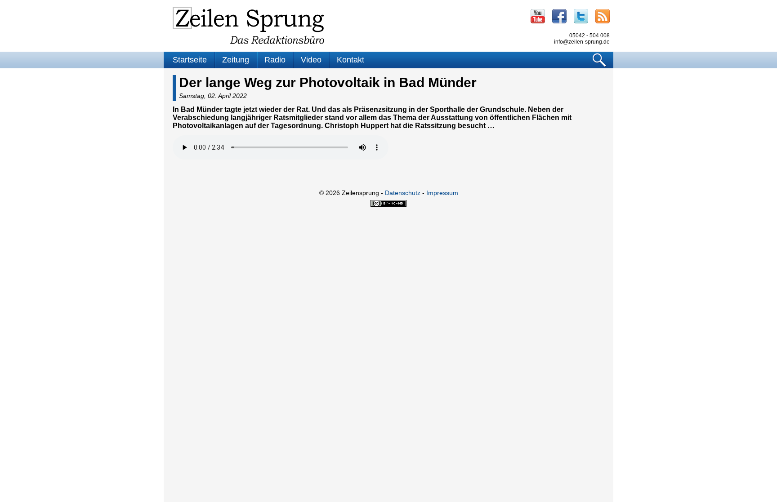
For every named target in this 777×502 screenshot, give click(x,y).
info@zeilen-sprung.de (582, 42)
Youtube (538, 16)
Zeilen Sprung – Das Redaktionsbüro (249, 25)
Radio (275, 59)
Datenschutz (402, 192)
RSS (602, 16)
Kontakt (350, 59)
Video (311, 59)
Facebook (559, 16)
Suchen (599, 60)
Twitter (581, 16)
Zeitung (235, 59)
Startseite (190, 59)
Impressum (442, 192)
